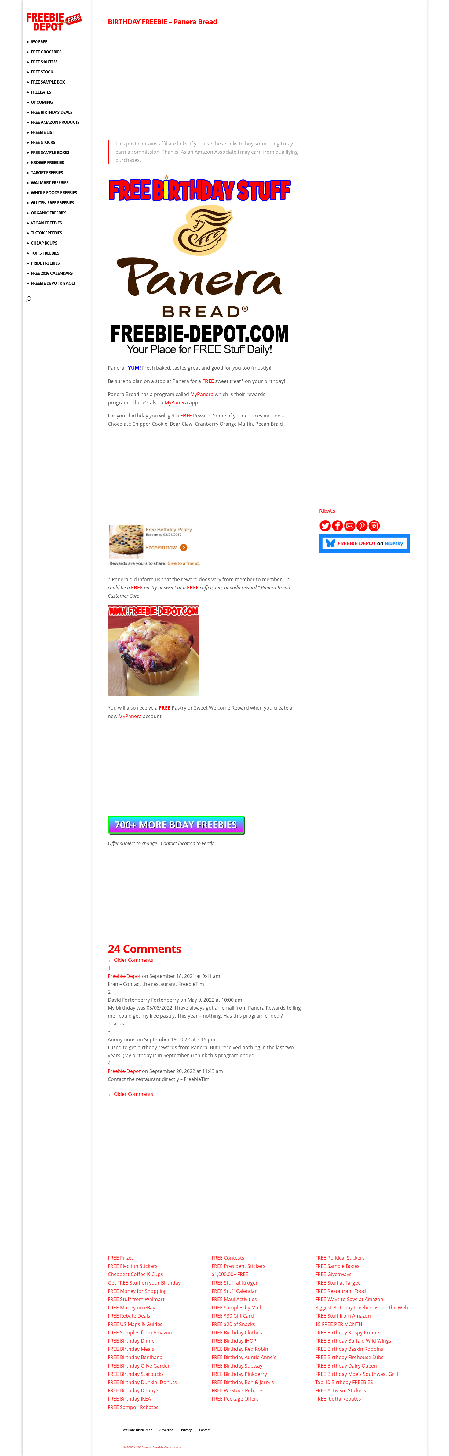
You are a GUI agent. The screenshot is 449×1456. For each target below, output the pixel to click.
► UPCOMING (39, 102)
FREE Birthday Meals (131, 1349)
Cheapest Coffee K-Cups (135, 1274)
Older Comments (130, 960)
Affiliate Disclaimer (137, 1430)
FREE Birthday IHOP (234, 1340)
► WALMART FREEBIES (47, 183)
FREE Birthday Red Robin (240, 1349)
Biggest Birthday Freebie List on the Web (361, 1307)
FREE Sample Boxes (337, 1266)
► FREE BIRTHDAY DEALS (49, 112)
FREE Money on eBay (131, 1307)
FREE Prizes (121, 1257)
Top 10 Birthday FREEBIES (344, 1382)
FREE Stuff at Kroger (235, 1282)
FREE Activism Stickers (340, 1390)
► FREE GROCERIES (43, 52)
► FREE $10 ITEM (41, 62)
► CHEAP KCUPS (41, 243)
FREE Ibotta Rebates (338, 1398)
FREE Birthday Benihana (135, 1357)
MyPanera (202, 394)
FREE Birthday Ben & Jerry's (243, 1382)
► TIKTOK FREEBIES (44, 233)
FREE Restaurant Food (340, 1291)
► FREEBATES (38, 92)
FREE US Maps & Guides (135, 1324)
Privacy (186, 1430)
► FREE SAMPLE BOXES (47, 152)
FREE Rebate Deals (129, 1315)
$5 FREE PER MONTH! (339, 1324)
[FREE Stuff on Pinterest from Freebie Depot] (362, 530)
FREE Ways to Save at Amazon (349, 1299)
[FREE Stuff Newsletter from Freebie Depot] (350, 530)
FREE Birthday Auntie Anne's (244, 1357)
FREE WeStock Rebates (238, 1390)
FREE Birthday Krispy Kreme (347, 1332)
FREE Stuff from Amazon (343, 1315)
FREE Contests (228, 1257)
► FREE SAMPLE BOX (45, 82)
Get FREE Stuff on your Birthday (144, 1282)
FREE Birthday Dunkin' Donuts (142, 1382)
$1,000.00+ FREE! (231, 1274)
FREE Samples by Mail (236, 1307)
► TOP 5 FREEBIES (42, 253)
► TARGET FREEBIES (44, 172)
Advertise (166, 1430)
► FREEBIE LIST (40, 132)
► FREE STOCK (39, 72)
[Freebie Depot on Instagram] (374, 530)
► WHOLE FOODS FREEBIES (51, 193)
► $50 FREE (36, 42)
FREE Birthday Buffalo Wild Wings (353, 1340)
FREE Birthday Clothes (237, 1332)
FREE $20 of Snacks (233, 1324)
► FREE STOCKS (40, 142)
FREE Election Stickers (133, 1266)
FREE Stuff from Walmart (136, 1299)
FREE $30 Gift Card (233, 1315)
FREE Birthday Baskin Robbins (349, 1349)
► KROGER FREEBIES (45, 162)
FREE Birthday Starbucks (136, 1374)
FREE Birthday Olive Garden (139, 1365)
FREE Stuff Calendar (234, 1291)
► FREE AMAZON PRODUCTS (52, 122)
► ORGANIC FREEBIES (46, 213)
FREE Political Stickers (340, 1257)
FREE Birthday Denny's (133, 1390)
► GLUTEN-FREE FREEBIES (50, 203)
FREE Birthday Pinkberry (239, 1374)
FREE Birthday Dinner (132, 1340)
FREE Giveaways (333, 1274)
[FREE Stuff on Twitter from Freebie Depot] (325, 530)
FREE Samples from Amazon (140, 1332)
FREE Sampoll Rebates (133, 1407)
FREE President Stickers (238, 1266)
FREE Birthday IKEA (129, 1398)
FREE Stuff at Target (337, 1282)
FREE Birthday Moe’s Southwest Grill (356, 1374)
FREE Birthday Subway (237, 1365)
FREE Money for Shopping (137, 1291)
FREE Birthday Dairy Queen (346, 1365)
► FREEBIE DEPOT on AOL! (50, 283)
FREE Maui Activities (234, 1299)
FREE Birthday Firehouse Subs (349, 1357)
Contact (204, 1430)
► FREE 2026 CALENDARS (49, 273)
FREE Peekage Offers (235, 1398)
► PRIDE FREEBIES (43, 263)
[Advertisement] (204, 81)
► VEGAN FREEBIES (44, 223)
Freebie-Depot (124, 976)
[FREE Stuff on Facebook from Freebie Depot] (337, 530)
